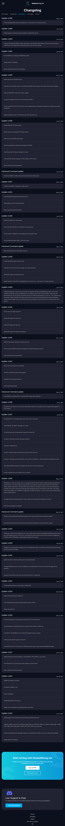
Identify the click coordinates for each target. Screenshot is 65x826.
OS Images (30, 14)
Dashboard (13, 14)
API (32, 824)
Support (32, 819)
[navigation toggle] (3, 3)
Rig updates (21, 14)
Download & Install (32, 773)
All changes (5, 14)
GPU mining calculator (32, 821)
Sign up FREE (32, 767)
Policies (32, 814)
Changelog (32, 816)
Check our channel (14, 805)
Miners (37, 14)
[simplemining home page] (34, 3)
